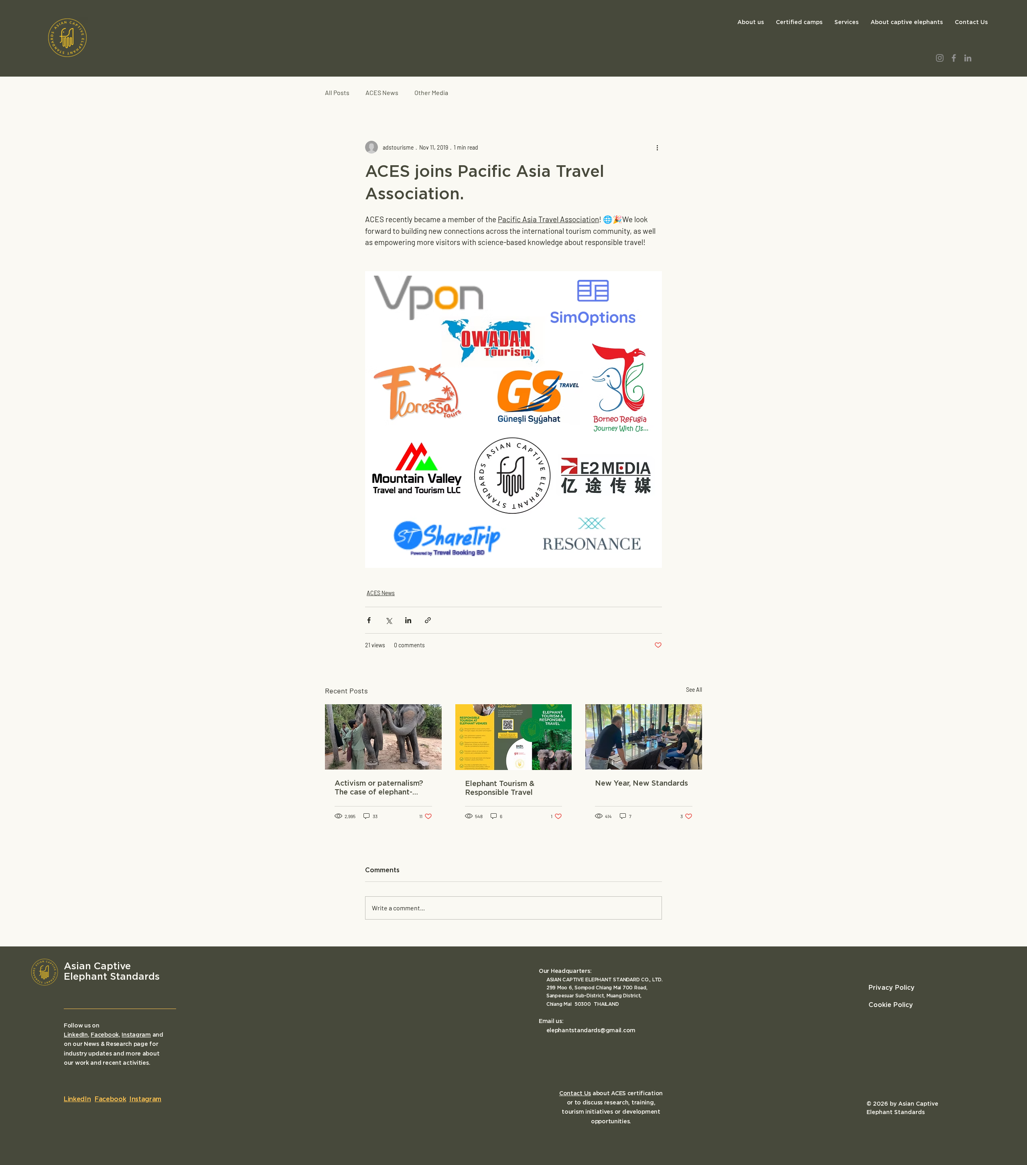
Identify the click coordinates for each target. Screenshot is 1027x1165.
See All (694, 689)
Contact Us (575, 1093)
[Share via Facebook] (369, 620)
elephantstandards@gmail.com (590, 1030)
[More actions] (657, 147)
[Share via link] (428, 620)
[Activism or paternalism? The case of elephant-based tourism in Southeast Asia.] (383, 737)
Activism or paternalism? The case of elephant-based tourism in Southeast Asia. (379, 788)
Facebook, (105, 1035)
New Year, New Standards (641, 783)
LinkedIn (76, 1035)
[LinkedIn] (968, 58)
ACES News (381, 92)
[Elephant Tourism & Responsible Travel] (513, 737)
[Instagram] (940, 58)
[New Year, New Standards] (643, 737)
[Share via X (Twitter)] (388, 620)
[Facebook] (954, 58)
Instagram (136, 1035)
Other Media (431, 92)
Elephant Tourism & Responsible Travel (499, 788)
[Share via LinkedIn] (408, 620)
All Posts (337, 92)
